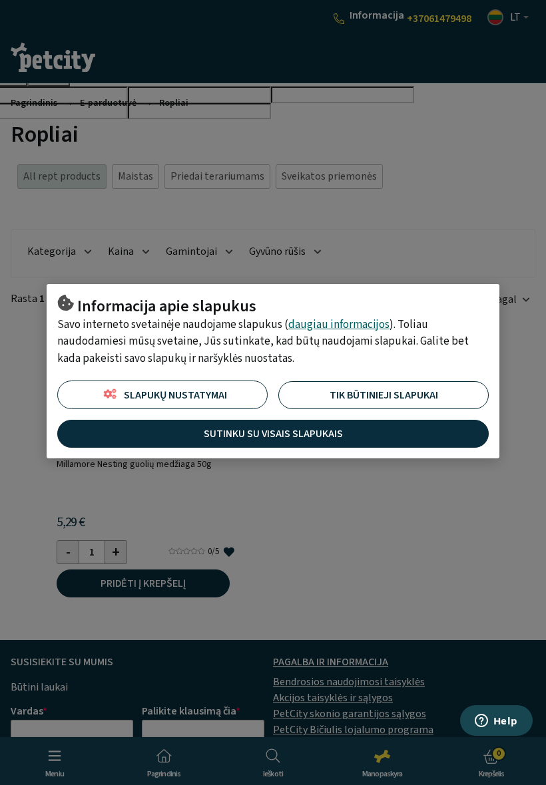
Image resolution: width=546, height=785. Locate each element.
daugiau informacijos (339, 325)
